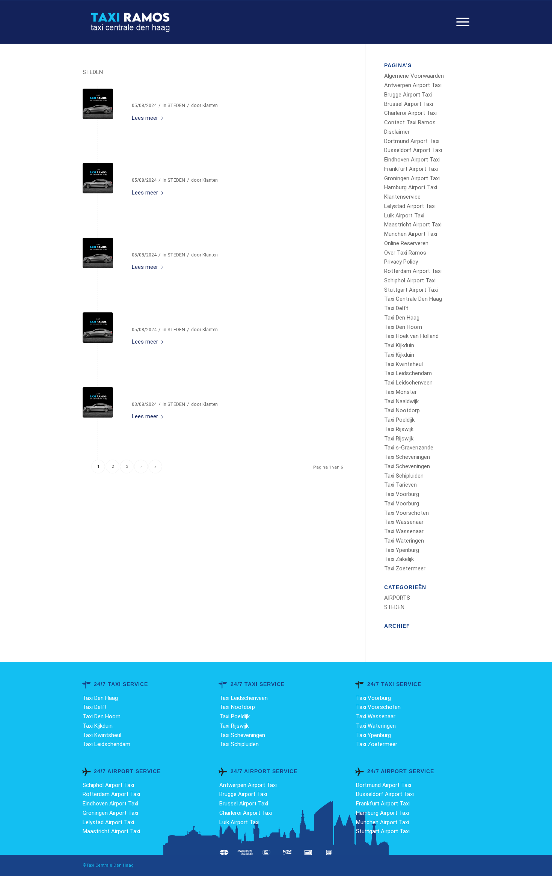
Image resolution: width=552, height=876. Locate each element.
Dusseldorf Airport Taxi (413, 150)
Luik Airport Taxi (404, 215)
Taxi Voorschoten (406, 513)
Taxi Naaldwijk (168, 93)
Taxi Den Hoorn (403, 327)
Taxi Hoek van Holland (188, 317)
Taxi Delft (396, 308)
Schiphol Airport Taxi (410, 280)
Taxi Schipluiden (404, 475)
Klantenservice (402, 196)
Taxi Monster (164, 167)
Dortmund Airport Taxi (411, 141)
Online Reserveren (406, 243)
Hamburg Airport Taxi (410, 187)
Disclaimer (397, 131)
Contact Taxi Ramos (410, 122)
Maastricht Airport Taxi (413, 224)
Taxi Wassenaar (404, 522)
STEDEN (176, 105)
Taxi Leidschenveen (408, 382)
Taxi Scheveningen (407, 457)
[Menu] (460, 22)
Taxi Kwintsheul (403, 364)
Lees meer (145, 118)
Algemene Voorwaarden (414, 75)
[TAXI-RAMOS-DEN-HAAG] (98, 104)
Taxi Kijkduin (399, 345)
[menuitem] (460, 22)
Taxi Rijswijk (398, 429)
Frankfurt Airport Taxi (411, 169)
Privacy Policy (401, 261)
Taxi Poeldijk (399, 419)
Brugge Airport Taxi (408, 94)
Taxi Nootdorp (402, 410)
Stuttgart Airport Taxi (411, 289)
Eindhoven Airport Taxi (412, 159)
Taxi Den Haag (168, 391)
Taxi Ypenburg (401, 550)
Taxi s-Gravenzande (182, 242)
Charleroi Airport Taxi (410, 113)
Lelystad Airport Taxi (410, 206)
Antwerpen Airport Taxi (413, 85)
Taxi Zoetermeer (404, 568)
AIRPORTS (397, 597)
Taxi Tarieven (400, 484)
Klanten (210, 105)
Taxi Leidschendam (408, 373)
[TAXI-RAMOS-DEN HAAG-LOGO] (130, 22)
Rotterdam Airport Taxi (413, 271)
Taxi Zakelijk (399, 559)
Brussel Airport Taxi (408, 104)
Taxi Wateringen (404, 540)
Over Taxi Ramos (405, 252)
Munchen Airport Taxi (410, 234)
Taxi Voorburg (401, 494)
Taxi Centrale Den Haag (413, 299)
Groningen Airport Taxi (412, 178)
